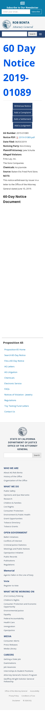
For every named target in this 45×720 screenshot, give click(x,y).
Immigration (9, 626)
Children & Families (12, 503)
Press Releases (11, 644)
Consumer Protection (13, 510)
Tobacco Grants (11, 526)
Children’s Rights (11, 600)
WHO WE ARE (11, 468)
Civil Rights (9, 506)
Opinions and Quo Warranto (16, 495)
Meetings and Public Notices (17, 548)
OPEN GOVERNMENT (15, 532)
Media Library (10, 648)
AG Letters (9, 366)
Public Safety (9, 491)
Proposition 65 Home (14, 349)
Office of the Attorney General (16, 691)
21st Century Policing (13, 596)
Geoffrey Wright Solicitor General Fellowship (19, 680)
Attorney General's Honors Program (20, 675)
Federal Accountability (14, 618)
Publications (9, 560)
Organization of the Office (15, 480)
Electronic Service (13, 383)
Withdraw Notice (22, 105)
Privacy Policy (14, 696)
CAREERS (9, 654)
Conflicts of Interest (13, 541)
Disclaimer (16, 700)
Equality (7, 614)
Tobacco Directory (12, 522)
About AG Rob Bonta (13, 472)
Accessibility (34, 691)
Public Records (10, 556)
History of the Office (13, 476)
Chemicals (9, 377)
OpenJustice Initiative (13, 552)
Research (8, 498)
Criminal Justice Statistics (15, 545)
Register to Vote (11, 585)
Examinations (10, 663)
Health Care (9, 622)
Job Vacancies (10, 667)
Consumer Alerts (11, 641)
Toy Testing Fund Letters (16, 405)
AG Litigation (10, 372)
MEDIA (7, 636)
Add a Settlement (22, 119)
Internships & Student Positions (18, 671)
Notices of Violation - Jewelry (18, 394)
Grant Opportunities (13, 518)
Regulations (10, 400)
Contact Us (9, 411)
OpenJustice (9, 630)
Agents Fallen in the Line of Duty (18, 575)
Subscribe (36, 11)
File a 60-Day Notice (14, 360)
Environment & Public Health (17, 514)
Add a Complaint (22, 112)
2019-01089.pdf (27, 137)
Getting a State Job (12, 659)
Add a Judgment (22, 125)
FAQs (7, 388)
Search (32, 34)
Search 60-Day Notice (15, 355)
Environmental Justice (14, 610)
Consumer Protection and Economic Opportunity (20, 605)
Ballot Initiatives (11, 537)
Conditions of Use (28, 696)
